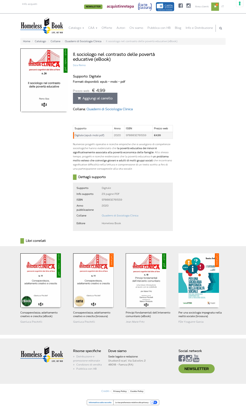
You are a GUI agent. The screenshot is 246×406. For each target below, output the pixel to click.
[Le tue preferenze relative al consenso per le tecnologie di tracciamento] (239, 3)
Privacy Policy (120, 391)
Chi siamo (136, 28)
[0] (215, 6)
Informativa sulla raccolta (100, 402)
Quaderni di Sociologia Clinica (83, 41)
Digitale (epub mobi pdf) (89, 135)
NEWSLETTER (93, 6)
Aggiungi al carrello (97, 98)
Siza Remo (79, 65)
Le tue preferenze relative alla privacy (132, 402)
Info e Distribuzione (199, 28)
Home (26, 41)
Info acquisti (29, 4)
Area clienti (202, 6)
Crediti (105, 391)
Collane (55, 41)
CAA (91, 28)
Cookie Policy (136, 391)
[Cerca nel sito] (220, 28)
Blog (178, 28)
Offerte (107, 28)
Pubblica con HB (159, 28)
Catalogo (75, 28)
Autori (121, 28)
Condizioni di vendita (89, 364)
